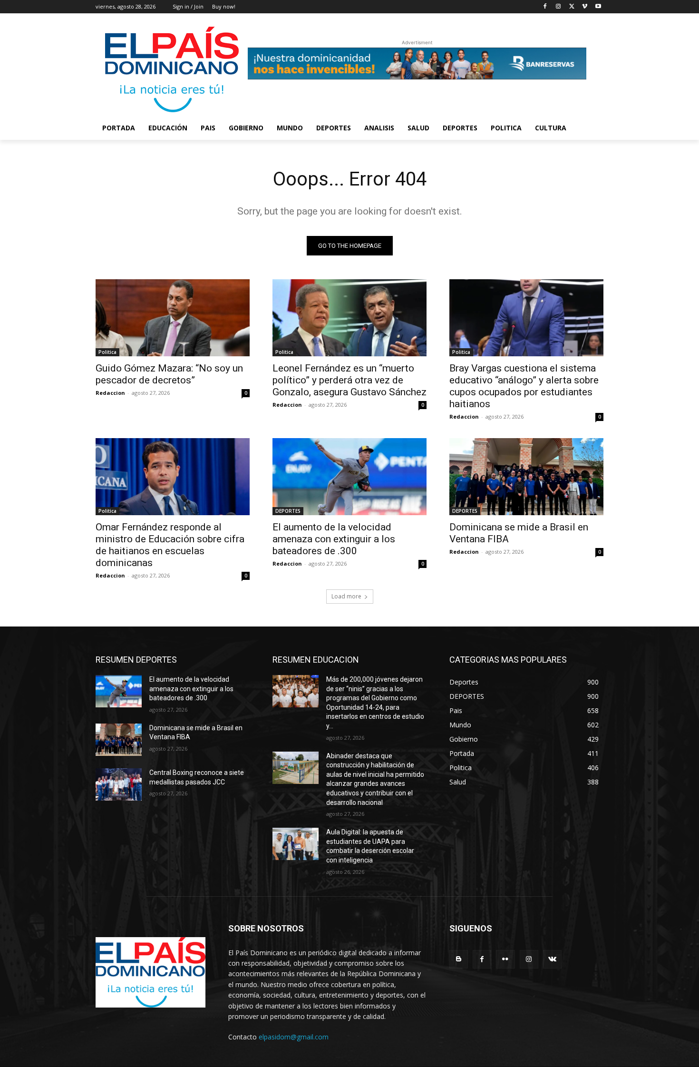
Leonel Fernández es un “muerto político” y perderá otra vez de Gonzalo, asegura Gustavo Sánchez (349, 380)
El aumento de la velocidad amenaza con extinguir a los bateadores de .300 (333, 539)
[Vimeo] (584, 6)
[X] (571, 6)
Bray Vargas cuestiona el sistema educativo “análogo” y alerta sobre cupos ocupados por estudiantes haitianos (524, 386)
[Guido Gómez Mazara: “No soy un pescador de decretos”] (173, 317)
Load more (346, 596)
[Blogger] (458, 959)
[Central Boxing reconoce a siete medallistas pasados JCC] (119, 784)
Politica (107, 352)
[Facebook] (545, 6)
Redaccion (110, 392)
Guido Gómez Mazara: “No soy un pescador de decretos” (169, 374)
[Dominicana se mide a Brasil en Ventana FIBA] (526, 476)
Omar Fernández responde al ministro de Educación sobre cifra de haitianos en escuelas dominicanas (170, 544)
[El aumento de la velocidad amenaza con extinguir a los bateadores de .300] (349, 476)
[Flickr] (505, 959)
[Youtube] (597, 6)
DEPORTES (288, 511)
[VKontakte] (552, 959)
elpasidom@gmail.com (294, 1036)
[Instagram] (558, 6)
